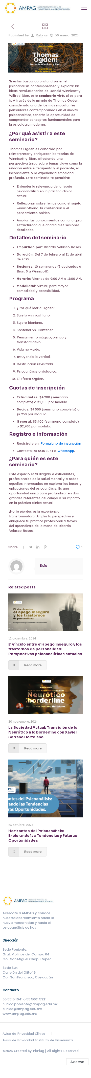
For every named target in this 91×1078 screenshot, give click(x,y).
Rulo (39, 35)
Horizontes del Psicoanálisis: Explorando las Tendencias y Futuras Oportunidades (42, 836)
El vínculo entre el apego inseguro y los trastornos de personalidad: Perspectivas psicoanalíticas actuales (45, 649)
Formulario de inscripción (60, 443)
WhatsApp (65, 451)
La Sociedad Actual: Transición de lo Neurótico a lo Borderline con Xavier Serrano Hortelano (42, 732)
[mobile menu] (84, 7)
